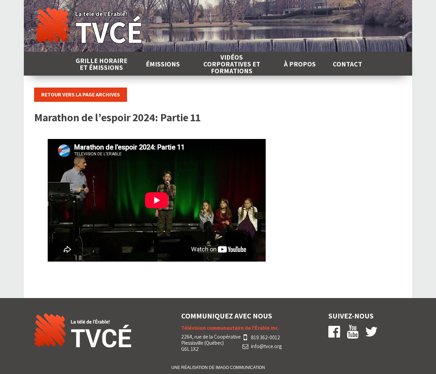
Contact (347, 64)
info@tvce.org (266, 346)
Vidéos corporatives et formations (231, 64)
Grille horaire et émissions (101, 64)
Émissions (163, 64)
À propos (300, 64)
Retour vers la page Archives (80, 94)
